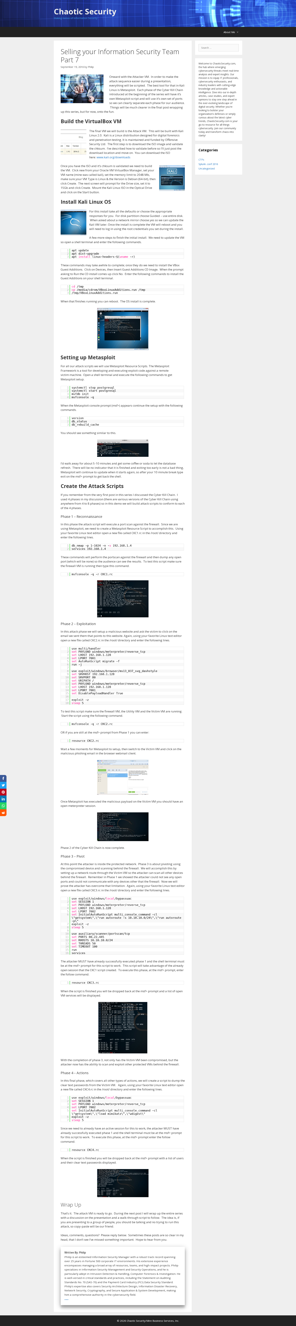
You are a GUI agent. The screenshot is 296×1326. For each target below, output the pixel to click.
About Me (229, 32)
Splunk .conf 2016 (208, 164)
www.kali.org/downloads (113, 157)
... (66, 1297)
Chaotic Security (85, 11)
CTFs (201, 159)
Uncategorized (207, 168)
